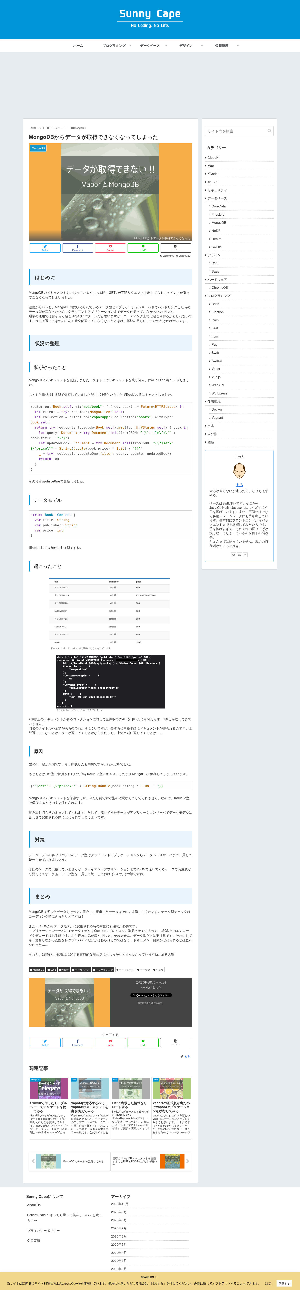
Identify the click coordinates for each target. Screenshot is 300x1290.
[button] (269, 130)
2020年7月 (119, 1228)
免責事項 (33, 1240)
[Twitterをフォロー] (233, 554)
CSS (215, 263)
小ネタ (159, 969)
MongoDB (38, 969)
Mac (211, 165)
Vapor (65, 969)
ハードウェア (217, 279)
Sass (215, 271)
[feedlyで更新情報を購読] (239, 554)
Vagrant (217, 417)
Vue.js (216, 376)
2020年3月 (119, 1260)
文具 (211, 425)
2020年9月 (119, 1212)
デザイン (214, 255)
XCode (213, 173)
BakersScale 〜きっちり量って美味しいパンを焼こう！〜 (64, 1217)
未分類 (212, 433)
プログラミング (104, 969)
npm (215, 336)
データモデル (126, 969)
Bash (215, 303)
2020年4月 (119, 1252)
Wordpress (219, 393)
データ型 (144, 969)
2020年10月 (120, 1203)
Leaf (215, 328)
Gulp (215, 320)
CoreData (219, 206)
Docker (217, 409)
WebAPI (218, 385)
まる (239, 484)
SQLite (217, 246)
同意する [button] (284, 1283)
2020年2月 (119, 1268)
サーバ (212, 181)
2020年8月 (119, 1220)
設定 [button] (268, 1283)
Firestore (218, 214)
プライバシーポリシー (43, 1230)
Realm (216, 238)
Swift (53, 969)
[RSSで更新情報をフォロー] (245, 554)
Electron (218, 312)
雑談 (211, 442)
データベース (82, 969)
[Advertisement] (150, 85)
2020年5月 (119, 1244)
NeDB (216, 230)
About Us (34, 1204)
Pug (215, 344)
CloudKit (214, 157)
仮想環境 (214, 401)
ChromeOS (220, 287)
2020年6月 (119, 1236)
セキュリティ (217, 190)
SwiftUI (217, 360)
